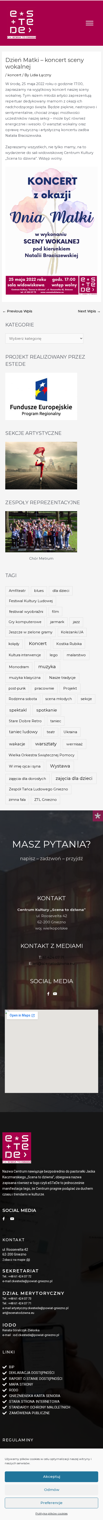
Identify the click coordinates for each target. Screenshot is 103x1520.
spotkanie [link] (46, 709)
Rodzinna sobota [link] (23, 699)
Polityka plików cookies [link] (51, 1513)
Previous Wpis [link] (17, 311)
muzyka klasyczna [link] (24, 678)
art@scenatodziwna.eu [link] (53, 963)
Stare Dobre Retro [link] (25, 721)
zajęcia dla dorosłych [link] (27, 778)
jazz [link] (76, 622)
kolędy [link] (14, 644)
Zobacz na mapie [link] (13, 1259)
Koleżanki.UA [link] (72, 632)
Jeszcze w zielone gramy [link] (30, 632)
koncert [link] (14, 75)
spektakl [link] (18, 710)
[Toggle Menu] (89, 23)
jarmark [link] (57, 622)
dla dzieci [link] (60, 591)
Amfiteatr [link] (17, 591)
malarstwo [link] (76, 655)
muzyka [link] (47, 666)
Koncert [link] (38, 643)
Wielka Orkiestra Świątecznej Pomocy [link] (41, 755)
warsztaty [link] (46, 744)
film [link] (55, 612)
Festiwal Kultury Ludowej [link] (31, 601)
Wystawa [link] (60, 765)
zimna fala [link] (17, 800)
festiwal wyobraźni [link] (26, 611)
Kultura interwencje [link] (25, 655)
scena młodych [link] (58, 699)
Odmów (51, 1489)
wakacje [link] (17, 744)
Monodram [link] (19, 667)
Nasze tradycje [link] (62, 677)
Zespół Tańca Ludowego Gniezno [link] (38, 789)
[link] (21, 23)
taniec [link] (55, 721)
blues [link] (39, 591)
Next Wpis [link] (89, 311)
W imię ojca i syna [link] (24, 766)
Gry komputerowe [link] (25, 622)
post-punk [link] (17, 688)
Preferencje (51, 1502)
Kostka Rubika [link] (69, 644)
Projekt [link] (70, 688)
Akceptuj (51, 1476)
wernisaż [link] (74, 744)
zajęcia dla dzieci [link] (74, 778)
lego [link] (54, 655)
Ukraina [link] (70, 732)
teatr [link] (51, 732)
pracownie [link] (44, 688)
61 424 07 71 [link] (53, 957)
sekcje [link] (86, 699)
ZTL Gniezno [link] (45, 800)
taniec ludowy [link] (23, 731)
